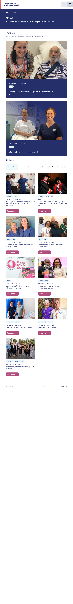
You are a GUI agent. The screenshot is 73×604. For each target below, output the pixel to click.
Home (8, 13)
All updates (12, 167)
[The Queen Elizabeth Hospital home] (11, 4)
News (22, 167)
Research (31, 167)
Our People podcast (46, 167)
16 (44, 386)
